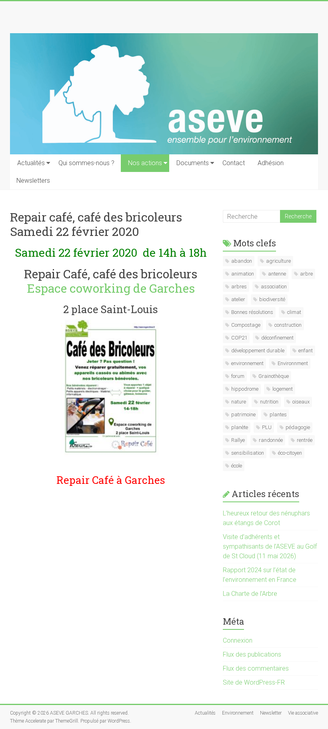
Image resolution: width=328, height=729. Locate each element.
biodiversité (272, 299)
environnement (247, 363)
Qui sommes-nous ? (86, 163)
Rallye (238, 440)
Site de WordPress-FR (254, 682)
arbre (306, 274)
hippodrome (244, 389)
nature (238, 402)
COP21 (239, 338)
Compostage (245, 325)
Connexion (237, 640)
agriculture (278, 261)
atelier (238, 299)
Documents (192, 163)
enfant (305, 351)
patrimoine (243, 414)
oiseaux (301, 402)
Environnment (293, 363)
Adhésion (271, 163)
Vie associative (303, 713)
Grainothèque (273, 376)
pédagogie (298, 427)
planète (239, 427)
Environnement (238, 713)
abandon (241, 261)
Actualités (31, 163)
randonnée (271, 440)
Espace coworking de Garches (111, 288)
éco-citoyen (290, 453)
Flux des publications (252, 654)
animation (242, 274)
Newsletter (271, 713)
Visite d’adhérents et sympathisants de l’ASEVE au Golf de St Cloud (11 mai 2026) (270, 546)
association (274, 287)
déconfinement (277, 338)
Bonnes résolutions (252, 312)
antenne (277, 274)
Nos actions (145, 163)
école (236, 466)
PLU (267, 427)
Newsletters (33, 180)
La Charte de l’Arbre (250, 593)
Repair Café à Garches (110, 480)
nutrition (269, 402)
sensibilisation (247, 453)
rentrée (304, 440)
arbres (239, 287)
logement (282, 389)
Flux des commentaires (256, 668)
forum (237, 376)
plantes (278, 414)
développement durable (257, 351)
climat (294, 312)
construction (288, 325)
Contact (233, 163)
